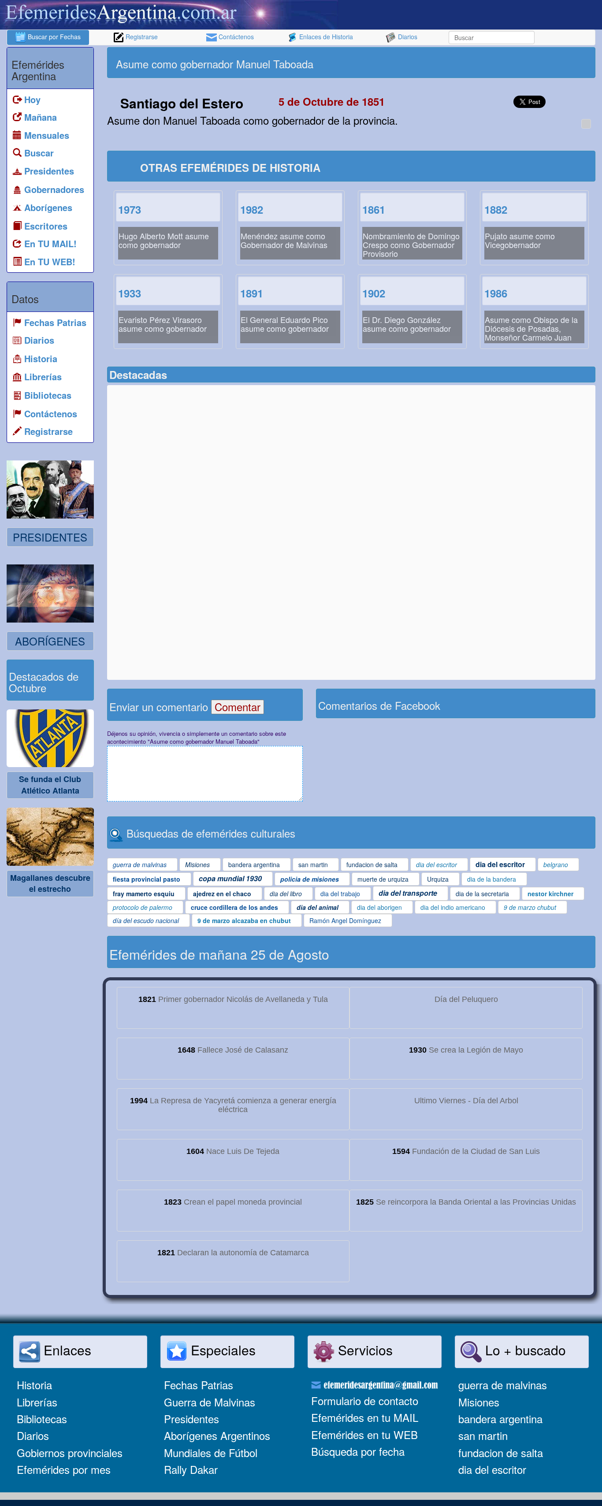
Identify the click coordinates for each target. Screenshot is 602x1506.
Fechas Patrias (198, 1384)
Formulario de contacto (364, 1400)
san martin (483, 1435)
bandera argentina (500, 1418)
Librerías (37, 1402)
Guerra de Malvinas (209, 1402)
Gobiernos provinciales (70, 1452)
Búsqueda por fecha (358, 1451)
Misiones (478, 1402)
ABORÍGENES (50, 641)
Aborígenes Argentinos (217, 1435)
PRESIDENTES (50, 537)
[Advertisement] (472, 62)
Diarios (406, 36)
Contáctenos (235, 36)
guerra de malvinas (502, 1384)
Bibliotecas (42, 1418)
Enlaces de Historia (325, 36)
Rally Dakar (191, 1469)
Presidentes (191, 1418)
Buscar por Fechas (53, 36)
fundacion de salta (500, 1452)
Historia (34, 1384)
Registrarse (141, 36)
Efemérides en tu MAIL (364, 1417)
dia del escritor (492, 1469)
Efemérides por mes (64, 1469)
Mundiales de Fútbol (210, 1452)
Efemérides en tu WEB (364, 1434)
